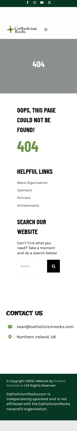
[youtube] (42, 2)
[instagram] (34, 2)
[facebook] (27, 2)
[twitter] (49, 2)
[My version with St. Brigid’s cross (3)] (21, 27)
